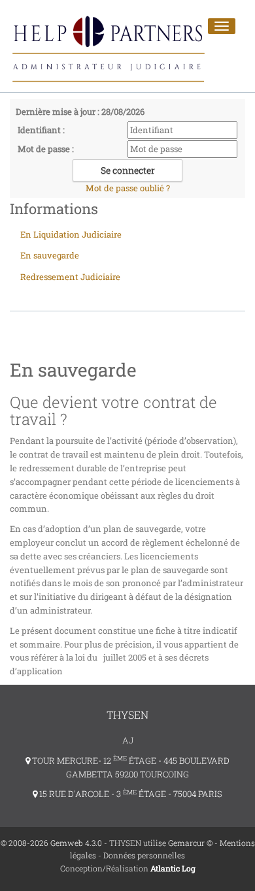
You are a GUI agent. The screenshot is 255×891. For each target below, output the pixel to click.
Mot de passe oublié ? (128, 188)
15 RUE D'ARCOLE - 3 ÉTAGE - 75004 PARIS (129, 794)
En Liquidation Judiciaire (71, 234)
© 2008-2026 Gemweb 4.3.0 (51, 842)
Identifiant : (41, 130)
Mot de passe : (46, 149)
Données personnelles (144, 855)
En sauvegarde (49, 255)
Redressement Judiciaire (70, 277)
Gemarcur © (190, 842)
